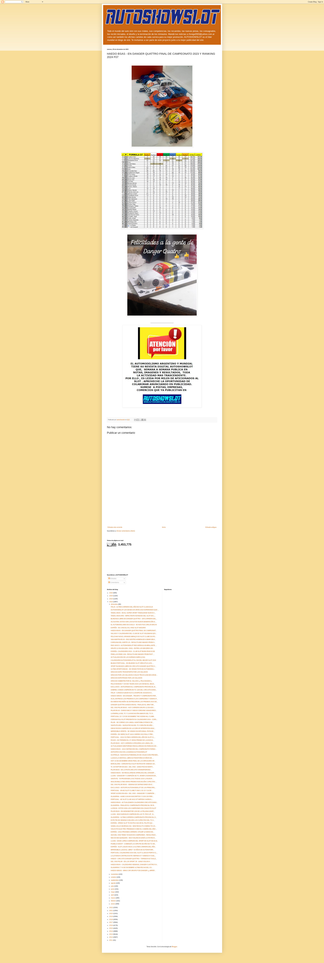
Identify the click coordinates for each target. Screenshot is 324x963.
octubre (114, 877)
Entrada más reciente (115, 527)
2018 (111, 919)
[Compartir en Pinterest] (145, 420)
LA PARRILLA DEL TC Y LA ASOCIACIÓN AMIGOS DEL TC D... (132, 713)
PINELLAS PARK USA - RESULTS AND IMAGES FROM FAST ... (132, 654)
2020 (111, 913)
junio (113, 889)
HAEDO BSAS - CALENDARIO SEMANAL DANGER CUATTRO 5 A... (134, 864)
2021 (111, 910)
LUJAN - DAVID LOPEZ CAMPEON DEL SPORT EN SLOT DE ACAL (134, 841)
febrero (113, 901)
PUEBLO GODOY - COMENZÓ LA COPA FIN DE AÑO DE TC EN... (133, 844)
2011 (111, 940)
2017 (111, 922)
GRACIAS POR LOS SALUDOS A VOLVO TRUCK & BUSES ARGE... (134, 675)
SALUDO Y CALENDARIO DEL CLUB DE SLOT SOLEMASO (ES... (134, 633)
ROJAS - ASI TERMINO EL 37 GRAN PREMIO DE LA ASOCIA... (132, 740)
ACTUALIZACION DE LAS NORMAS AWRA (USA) (128, 657)
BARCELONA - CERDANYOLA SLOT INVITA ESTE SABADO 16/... (133, 764)
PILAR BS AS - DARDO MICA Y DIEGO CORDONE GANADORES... (134, 710)
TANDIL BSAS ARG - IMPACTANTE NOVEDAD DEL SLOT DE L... (133, 616)
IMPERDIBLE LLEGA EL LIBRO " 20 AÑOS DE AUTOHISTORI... (132, 850)
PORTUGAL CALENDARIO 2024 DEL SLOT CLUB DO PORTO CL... (134, 853)
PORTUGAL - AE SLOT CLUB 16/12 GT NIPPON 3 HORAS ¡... (132, 799)
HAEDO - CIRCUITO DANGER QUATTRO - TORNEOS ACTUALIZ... (134, 859)
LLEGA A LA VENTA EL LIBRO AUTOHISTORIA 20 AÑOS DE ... (132, 758)
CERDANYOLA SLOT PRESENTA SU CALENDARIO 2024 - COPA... (134, 719)
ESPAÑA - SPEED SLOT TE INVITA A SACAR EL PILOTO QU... (132, 823)
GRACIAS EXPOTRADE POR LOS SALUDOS (126, 678)
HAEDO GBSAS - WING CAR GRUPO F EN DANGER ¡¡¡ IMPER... (133, 870)
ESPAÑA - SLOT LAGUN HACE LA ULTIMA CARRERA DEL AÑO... (133, 847)
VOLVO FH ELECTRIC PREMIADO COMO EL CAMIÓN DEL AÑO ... (134, 829)
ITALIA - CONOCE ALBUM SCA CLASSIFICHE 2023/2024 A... (132, 693)
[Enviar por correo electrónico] (135, 420)
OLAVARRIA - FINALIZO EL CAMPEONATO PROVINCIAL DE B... (133, 805)
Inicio (164, 527)
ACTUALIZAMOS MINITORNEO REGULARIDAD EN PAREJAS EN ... (134, 746)
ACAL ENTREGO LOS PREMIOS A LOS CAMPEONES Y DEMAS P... (134, 699)
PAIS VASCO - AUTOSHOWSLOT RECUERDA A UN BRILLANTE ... (134, 645)
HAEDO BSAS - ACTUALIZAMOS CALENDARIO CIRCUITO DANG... (134, 802)
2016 (111, 925)
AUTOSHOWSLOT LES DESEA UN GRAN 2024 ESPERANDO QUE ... (135, 610)
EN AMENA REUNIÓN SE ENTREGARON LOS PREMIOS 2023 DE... (134, 702)
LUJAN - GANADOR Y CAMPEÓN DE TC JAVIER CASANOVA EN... (134, 776)
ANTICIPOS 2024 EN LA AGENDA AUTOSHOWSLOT (129, 752)
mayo (113, 892)
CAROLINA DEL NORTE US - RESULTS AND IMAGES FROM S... (133, 642)
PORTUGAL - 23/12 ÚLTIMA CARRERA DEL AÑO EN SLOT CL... (133, 737)
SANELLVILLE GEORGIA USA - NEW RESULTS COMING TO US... (133, 826)
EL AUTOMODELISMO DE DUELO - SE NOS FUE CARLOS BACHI (134, 625)
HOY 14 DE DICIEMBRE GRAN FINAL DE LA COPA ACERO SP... (133, 761)
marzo (113, 898)
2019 (111, 916)
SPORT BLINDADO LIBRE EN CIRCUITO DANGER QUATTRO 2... (133, 666)
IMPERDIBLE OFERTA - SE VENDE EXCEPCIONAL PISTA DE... (133, 731)
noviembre (115, 874)
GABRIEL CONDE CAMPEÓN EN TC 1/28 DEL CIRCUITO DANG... (134, 690)
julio (112, 886)
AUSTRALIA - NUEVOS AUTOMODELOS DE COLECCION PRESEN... (135, 755)
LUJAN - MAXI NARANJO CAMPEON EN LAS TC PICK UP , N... (133, 814)
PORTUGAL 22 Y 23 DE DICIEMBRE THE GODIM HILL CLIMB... (133, 716)
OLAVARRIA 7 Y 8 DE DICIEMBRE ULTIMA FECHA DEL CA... (132, 867)
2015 (111, 928)
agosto (113, 883)
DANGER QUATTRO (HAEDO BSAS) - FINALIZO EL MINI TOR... (133, 705)
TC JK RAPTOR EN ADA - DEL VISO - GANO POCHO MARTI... (132, 767)
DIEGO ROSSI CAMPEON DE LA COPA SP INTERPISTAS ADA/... (133, 728)
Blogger (174, 947)
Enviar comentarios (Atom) (126, 531)
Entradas (113, 578)
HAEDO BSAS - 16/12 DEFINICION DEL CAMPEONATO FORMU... (133, 749)
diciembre (114, 604)
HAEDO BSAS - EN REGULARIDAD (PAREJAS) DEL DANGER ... (133, 773)
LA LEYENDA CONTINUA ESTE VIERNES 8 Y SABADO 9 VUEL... (133, 856)
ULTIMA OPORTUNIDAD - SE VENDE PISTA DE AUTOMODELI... (133, 669)
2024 (111, 599)
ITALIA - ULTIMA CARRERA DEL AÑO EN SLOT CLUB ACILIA (132, 607)
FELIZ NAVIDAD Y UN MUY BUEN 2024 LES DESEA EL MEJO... (133, 684)
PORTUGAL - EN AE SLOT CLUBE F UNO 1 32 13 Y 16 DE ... (132, 790)
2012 (111, 937)
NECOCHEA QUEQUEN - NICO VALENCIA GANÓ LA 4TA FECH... (133, 838)
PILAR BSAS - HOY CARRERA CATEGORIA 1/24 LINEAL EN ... (132, 743)
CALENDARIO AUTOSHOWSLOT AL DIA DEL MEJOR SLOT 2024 (133, 660)
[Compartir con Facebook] (142, 420)
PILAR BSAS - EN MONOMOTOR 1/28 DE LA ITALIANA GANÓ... (133, 811)
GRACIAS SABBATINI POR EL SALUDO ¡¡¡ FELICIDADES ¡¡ (131, 681)
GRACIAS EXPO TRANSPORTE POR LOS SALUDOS (129, 672)
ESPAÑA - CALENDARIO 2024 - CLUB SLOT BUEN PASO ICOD (133, 651)
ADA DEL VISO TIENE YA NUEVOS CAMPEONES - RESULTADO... (134, 835)
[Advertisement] (162, 507)
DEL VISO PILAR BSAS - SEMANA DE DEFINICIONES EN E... (132, 784)
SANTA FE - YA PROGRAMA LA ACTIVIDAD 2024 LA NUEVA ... (132, 779)
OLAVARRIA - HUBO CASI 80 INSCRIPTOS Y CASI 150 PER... (132, 796)
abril (112, 895)
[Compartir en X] (140, 420)
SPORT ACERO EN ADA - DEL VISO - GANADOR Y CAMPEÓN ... (133, 793)
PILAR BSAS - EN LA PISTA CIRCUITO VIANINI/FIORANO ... (131, 770)
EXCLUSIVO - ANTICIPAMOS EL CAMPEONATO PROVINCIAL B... (133, 687)
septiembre (115, 880)
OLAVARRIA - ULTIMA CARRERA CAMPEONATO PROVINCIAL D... (134, 817)
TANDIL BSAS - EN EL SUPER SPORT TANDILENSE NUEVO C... (133, 613)
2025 (111, 596)
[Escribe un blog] (137, 420)
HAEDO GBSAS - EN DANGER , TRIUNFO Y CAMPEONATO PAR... (134, 696)
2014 (111, 931)
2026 (111, 593)
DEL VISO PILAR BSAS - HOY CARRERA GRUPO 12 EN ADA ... (133, 707)
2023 (111, 602)
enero (113, 904)
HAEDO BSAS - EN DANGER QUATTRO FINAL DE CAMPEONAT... (134, 630)
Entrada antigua (210, 527)
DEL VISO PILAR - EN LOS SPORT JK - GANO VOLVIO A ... (131, 861)
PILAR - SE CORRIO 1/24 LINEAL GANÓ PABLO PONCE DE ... (132, 722)
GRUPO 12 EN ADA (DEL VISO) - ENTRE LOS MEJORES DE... (132, 648)
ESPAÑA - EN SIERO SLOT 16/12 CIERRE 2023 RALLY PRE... (132, 734)
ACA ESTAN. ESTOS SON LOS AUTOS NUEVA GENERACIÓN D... (133, 622)
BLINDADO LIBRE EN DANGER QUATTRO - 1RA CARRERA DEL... (134, 619)
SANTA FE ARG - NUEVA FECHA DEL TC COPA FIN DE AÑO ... (132, 725)
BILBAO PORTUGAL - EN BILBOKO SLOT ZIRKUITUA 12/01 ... (132, 663)
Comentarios (114, 582)
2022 (111, 907)
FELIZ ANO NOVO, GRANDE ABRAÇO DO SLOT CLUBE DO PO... (133, 636)
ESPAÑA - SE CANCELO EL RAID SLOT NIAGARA (128, 628)
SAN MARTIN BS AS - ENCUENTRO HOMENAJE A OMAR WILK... (133, 639)
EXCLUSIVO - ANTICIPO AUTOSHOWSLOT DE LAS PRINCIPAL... (133, 788)
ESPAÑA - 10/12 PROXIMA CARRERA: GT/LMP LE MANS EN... (132, 832)
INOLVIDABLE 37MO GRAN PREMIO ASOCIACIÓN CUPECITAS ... (134, 782)
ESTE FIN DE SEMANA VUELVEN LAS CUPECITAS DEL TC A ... (133, 820)
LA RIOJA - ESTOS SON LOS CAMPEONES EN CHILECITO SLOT (133, 808)
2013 (111, 934)
